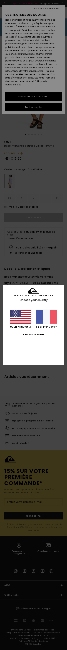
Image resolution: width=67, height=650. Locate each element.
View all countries (33, 334)
